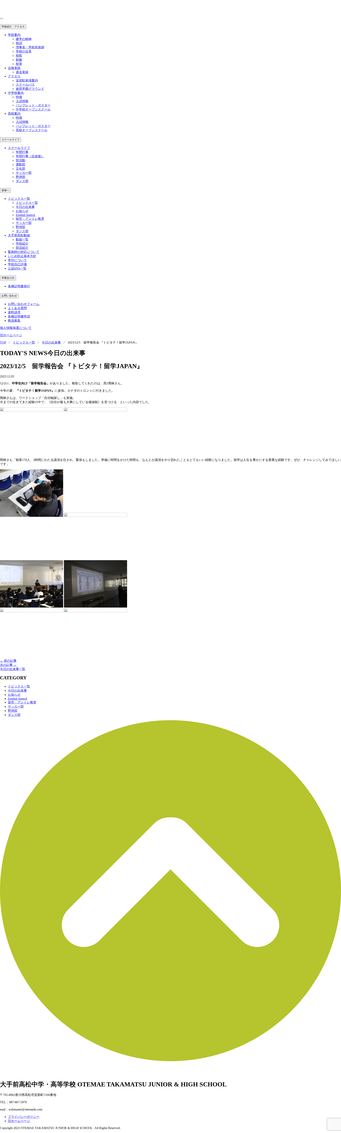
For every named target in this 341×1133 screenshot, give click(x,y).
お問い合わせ (9, 295)
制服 (19, 59)
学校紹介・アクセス (13, 26)
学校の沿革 (24, 51)
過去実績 (22, 72)
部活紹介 (22, 247)
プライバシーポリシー (23, 1116)
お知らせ (22, 211)
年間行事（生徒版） (30, 156)
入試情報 (22, 101)
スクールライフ (11, 139)
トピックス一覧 (27, 202)
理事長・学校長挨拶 (30, 47)
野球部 (20, 177)
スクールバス (25, 84)
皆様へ (5, 190)
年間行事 (22, 152)
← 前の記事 (8, 660)
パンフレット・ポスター (33, 105)
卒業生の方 (8, 277)
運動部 (20, 164)
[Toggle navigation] (1, 18)
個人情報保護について (16, 328)
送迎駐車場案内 (27, 80)
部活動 (20, 160)
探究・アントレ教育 (30, 218)
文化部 (20, 168)
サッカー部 (24, 172)
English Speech (25, 215)
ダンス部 (22, 181)
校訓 (19, 43)
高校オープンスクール (31, 130)
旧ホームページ (11, 335)
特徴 (19, 97)
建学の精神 (24, 39)
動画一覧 (22, 239)
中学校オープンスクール (33, 109)
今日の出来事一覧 (12, 669)
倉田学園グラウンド (30, 88)
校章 (19, 64)
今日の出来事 (25, 207)
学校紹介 (22, 243)
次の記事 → (8, 665)
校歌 (19, 55)
